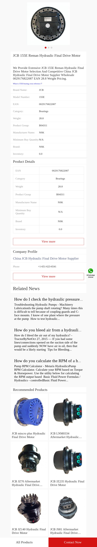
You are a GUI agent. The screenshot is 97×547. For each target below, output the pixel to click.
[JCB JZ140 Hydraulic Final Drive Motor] (29, 525)
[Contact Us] (90, 273)
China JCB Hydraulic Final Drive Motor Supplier (46, 258)
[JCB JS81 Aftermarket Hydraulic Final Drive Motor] (67, 525)
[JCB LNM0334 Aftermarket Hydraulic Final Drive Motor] (67, 430)
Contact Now (73, 542)
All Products (24, 542)
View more (48, 241)
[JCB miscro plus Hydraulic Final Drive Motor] (29, 430)
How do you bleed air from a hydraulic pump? (53, 330)
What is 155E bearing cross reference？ (27, 84)
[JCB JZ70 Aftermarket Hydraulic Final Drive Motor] (29, 478)
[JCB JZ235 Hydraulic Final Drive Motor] (67, 478)
